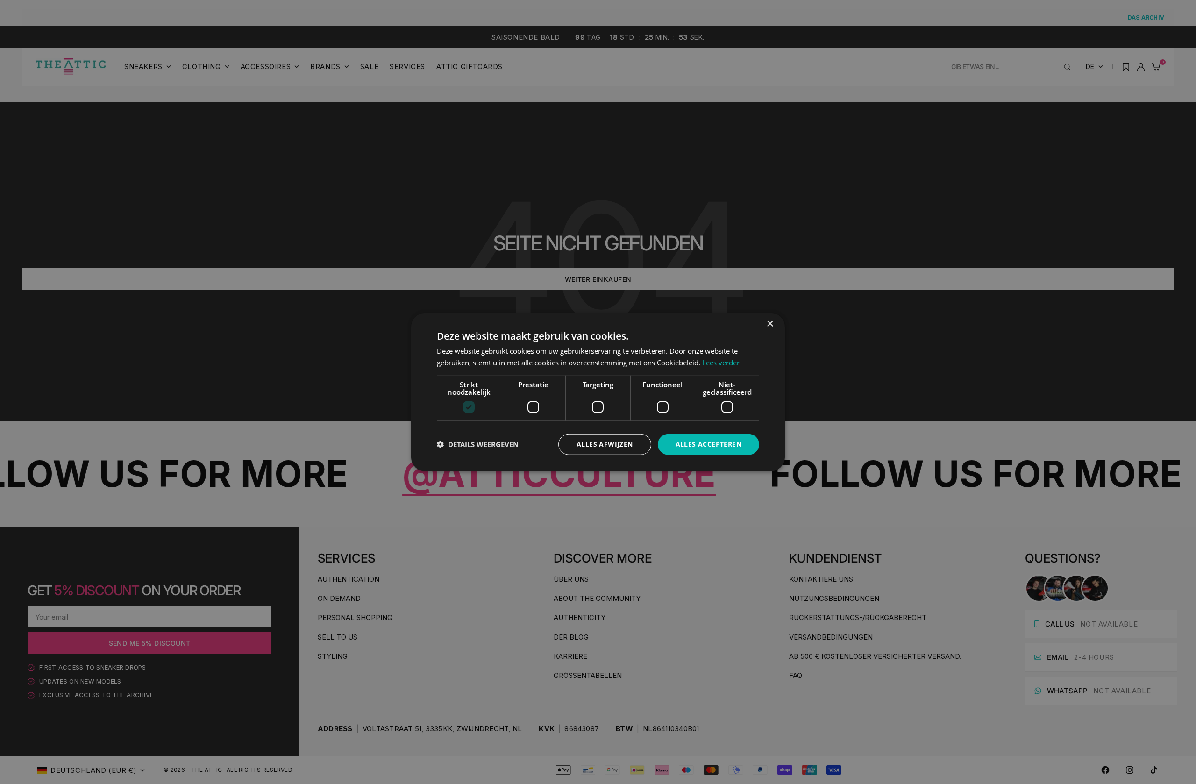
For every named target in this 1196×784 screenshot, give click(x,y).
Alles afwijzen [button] (605, 444)
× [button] (769, 324)
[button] (478, 444)
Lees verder (721, 362)
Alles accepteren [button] (708, 444)
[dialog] (598, 392)
